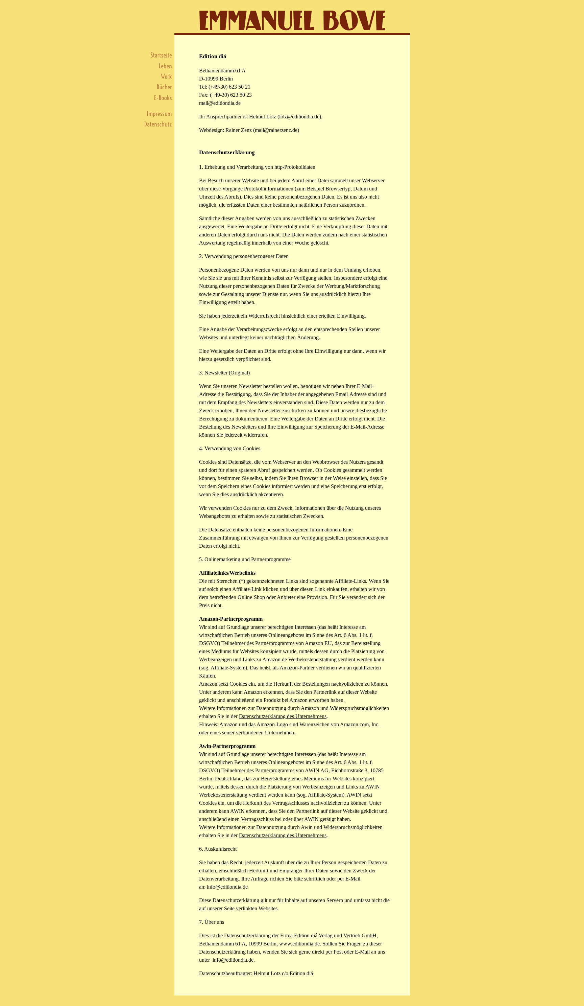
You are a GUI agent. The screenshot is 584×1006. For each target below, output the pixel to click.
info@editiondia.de (227, 887)
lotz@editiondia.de (299, 116)
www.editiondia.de (299, 943)
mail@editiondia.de (220, 103)
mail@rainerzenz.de (276, 130)
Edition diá (212, 56)
